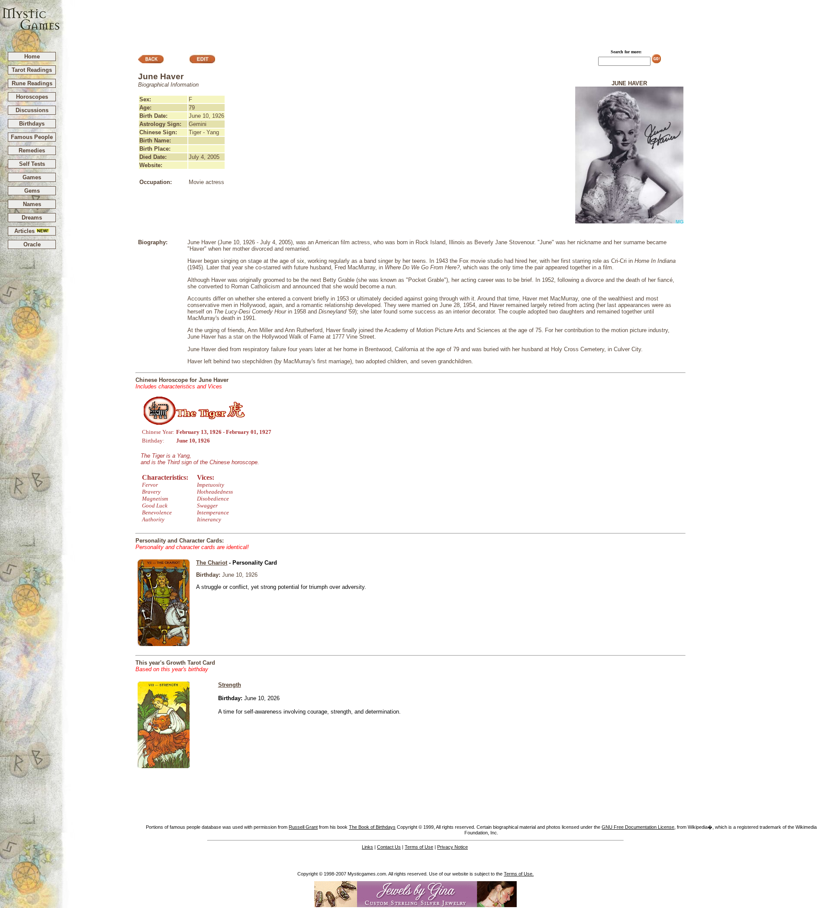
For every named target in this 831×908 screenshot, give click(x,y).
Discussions (32, 110)
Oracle (32, 244)
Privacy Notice (452, 847)
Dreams (32, 217)
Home (32, 56)
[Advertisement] (445, 22)
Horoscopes (32, 97)
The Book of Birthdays (372, 827)
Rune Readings (32, 83)
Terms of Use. (519, 873)
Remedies (32, 150)
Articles (25, 231)
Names (32, 204)
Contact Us (389, 847)
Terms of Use (419, 847)
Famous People (32, 137)
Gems (32, 190)
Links (367, 847)
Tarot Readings (32, 70)
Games (32, 177)
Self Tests (32, 164)
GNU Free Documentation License (638, 827)
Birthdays (32, 123)
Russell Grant (303, 827)
